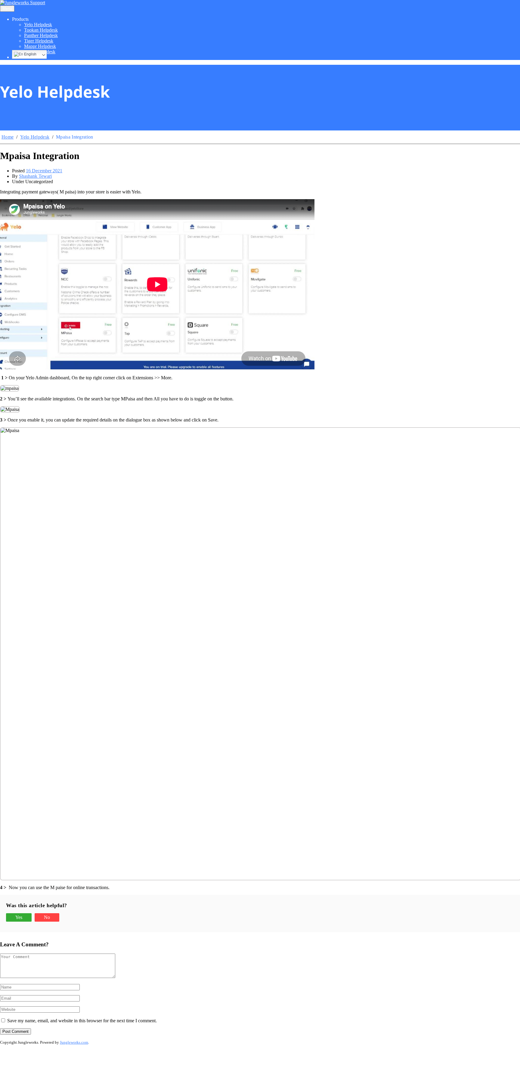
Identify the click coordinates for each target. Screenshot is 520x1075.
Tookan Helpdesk (41, 30)
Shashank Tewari (35, 176)
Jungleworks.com (74, 1042)
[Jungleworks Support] (22, 2)
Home (8, 136)
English (29, 54)
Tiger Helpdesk (38, 40)
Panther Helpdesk (41, 35)
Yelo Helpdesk (38, 24)
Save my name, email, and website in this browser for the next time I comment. (82, 1020)
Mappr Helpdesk (40, 46)
